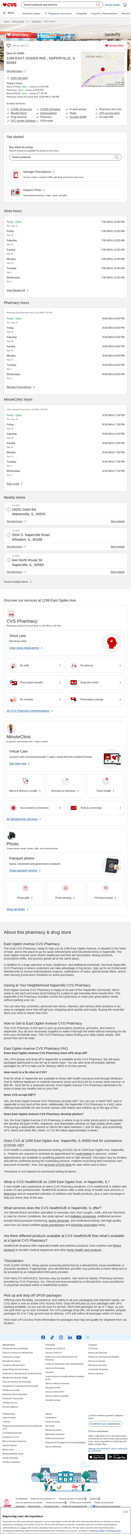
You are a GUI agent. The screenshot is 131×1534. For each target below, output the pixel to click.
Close (126, 1511)
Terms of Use (115, 1531)
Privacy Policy (98, 1531)
